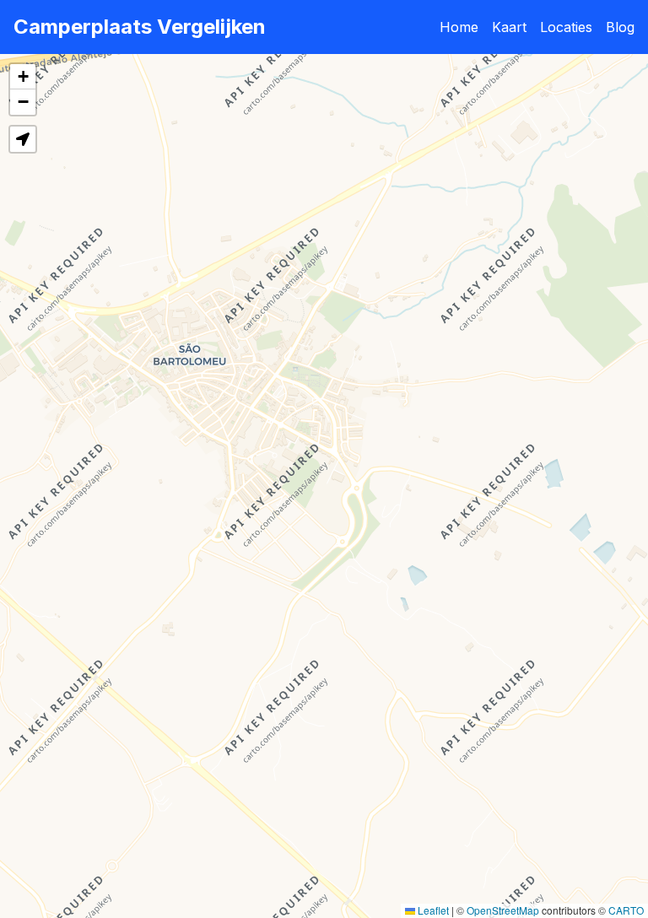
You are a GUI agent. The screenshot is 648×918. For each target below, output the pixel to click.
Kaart (509, 27)
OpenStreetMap (503, 910)
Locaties (566, 27)
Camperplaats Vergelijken (140, 26)
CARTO (626, 910)
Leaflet (432, 910)
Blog (620, 27)
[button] (22, 76)
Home (459, 27)
